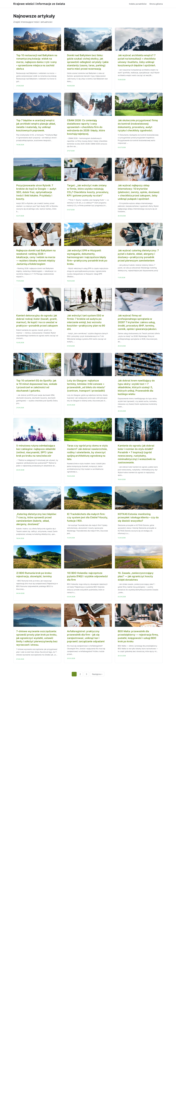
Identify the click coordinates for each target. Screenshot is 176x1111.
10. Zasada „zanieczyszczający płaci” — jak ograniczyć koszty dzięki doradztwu (135, 576)
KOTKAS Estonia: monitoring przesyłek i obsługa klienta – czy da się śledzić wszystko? (138, 517)
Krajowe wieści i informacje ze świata (39, 4)
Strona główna (156, 4)
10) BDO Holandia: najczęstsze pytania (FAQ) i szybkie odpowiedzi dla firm (87, 576)
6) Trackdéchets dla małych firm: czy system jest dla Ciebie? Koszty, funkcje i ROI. (87, 517)
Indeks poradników (138, 4)
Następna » (97, 674)
